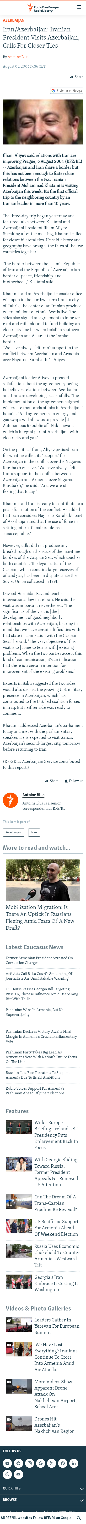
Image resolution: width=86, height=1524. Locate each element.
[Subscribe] (18, 1474)
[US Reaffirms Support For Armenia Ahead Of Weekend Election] (19, 1226)
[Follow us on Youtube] (7, 1463)
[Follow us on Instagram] (29, 1463)
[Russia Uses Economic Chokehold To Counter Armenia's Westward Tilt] (19, 1251)
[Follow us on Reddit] (18, 1463)
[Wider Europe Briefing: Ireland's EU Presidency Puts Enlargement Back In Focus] (19, 1127)
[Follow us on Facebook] (62, 1463)
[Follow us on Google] (40, 1463)
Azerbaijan (14, 21)
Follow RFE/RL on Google (52, 1518)
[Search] (79, 1518)
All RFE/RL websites (16, 1518)
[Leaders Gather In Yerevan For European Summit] (19, 1324)
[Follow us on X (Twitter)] (51, 1463)
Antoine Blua (18, 57)
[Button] (76, 77)
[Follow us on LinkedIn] (73, 1463)
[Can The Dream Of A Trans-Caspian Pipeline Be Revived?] (19, 1201)
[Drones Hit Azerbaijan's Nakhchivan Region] (19, 1423)
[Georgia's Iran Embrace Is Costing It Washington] (19, 1282)
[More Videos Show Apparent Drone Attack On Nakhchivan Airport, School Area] (19, 1386)
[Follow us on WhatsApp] (7, 1474)
